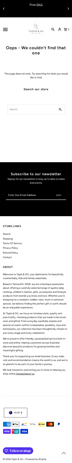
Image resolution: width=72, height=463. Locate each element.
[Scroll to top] (64, 453)
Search (7, 233)
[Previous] (4, 8)
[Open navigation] (13, 29)
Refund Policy (10, 252)
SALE (39, 4)
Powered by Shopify (36, 459)
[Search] (52, 29)
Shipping (8, 238)
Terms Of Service (12, 243)
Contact (7, 257)
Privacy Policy (10, 247)
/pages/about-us (25, 373)
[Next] (68, 8)
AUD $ (18, 412)
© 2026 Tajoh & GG (13, 459)
